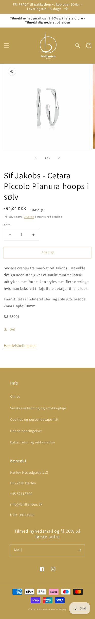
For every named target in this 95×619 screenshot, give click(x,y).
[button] (6, 45)
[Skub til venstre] (36, 157)
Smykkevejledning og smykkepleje (38, 408)
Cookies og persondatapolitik (34, 419)
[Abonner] (79, 550)
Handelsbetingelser (20, 345)
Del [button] (12, 329)
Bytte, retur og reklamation (32, 442)
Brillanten (42, 609)
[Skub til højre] (58, 157)
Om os (15, 396)
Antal (7, 225)
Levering (29, 216)
